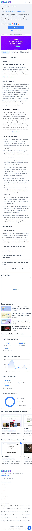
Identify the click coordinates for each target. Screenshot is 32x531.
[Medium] (10, 478)
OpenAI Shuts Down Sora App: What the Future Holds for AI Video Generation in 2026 (14, 518)
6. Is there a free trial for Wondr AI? (12, 269)
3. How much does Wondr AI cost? (12, 251)
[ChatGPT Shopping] (11, 449)
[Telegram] (7, 478)
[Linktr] (12, 478)
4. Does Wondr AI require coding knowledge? (11, 256)
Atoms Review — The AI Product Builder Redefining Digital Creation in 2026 (15, 512)
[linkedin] (16, 24)
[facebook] (14, 24)
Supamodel (3, 499)
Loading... (16, 289)
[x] (10, 24)
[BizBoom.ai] (11, 421)
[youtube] (12, 24)
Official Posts (25, 52)
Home (2, 6)
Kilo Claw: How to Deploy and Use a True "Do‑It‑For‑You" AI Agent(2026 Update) (16, 515)
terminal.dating (4, 496)
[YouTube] (4, 478)
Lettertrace (3, 490)
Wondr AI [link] (14, 6)
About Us (5, 529)
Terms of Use (18, 529)
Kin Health (3, 487)
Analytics (15, 52)
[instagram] (18, 24)
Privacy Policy (11, 529)
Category (8, 6)
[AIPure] (6, 2)
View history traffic (9, 77)
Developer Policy (25, 529)
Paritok (2, 493)
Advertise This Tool (16, 30)
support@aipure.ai (5, 475)
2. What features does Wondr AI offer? (13, 246)
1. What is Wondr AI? (8, 230)
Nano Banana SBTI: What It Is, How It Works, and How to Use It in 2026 (15, 508)
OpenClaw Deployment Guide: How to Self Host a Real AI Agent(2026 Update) (15, 521)
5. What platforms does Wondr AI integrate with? (15, 263)
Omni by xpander (4, 484)
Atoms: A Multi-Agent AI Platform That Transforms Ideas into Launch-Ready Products (15, 506)
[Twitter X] (2, 478)
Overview (6, 52)
